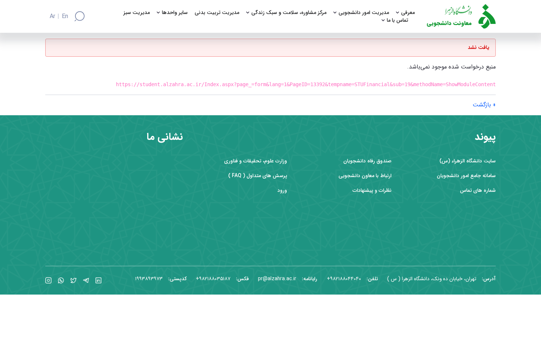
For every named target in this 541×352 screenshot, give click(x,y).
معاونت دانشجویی (449, 23)
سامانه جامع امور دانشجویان (466, 176)
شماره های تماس (478, 190)
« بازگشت (484, 104)
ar (52, 16)
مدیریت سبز (136, 13)
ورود (282, 190)
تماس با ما (397, 20)
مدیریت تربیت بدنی (217, 13)
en (65, 16)
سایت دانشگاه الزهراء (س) (467, 161)
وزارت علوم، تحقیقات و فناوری (255, 161)
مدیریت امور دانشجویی (364, 13)
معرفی (408, 13)
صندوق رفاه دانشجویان (367, 161)
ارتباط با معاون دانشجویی (365, 176)
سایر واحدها (175, 13)
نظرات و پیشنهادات (372, 190)
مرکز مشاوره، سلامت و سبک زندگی (288, 13)
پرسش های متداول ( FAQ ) (257, 176)
